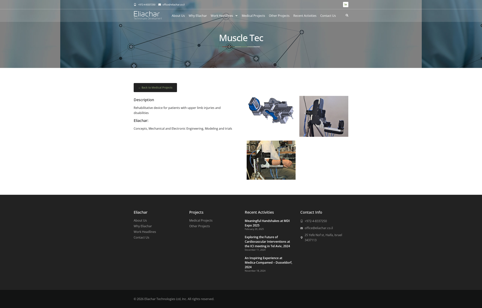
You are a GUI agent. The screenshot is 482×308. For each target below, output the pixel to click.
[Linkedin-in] (345, 4)
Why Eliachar (198, 16)
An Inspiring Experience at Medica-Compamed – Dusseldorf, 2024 (268, 262)
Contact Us (328, 16)
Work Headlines (222, 16)
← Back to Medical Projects (155, 87)
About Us (178, 16)
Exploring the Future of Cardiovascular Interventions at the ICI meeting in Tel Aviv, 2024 (267, 241)
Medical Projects (253, 16)
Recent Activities (305, 16)
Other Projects (279, 16)
